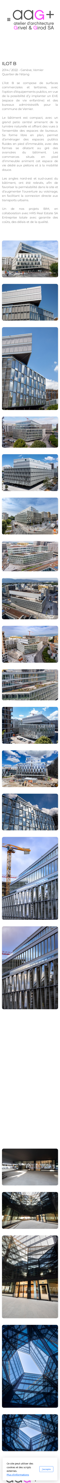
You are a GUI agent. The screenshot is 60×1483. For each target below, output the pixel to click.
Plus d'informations (18, 1474)
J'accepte (46, 1469)
